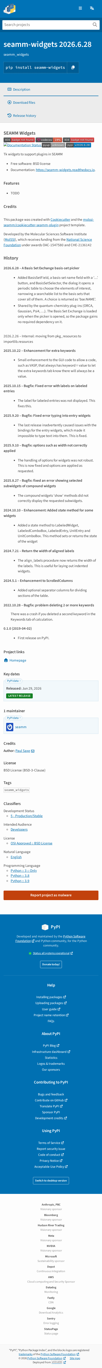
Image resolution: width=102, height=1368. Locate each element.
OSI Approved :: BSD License (31, 843)
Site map (75, 1358)
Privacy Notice (49, 1160)
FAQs (51, 1021)
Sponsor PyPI (51, 1112)
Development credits (49, 1118)
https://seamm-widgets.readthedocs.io (65, 169)
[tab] (51, 89)
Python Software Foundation (58, 1354)
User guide (49, 1009)
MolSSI (10, 239)
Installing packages (49, 997)
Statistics (51, 1057)
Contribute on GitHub (49, 1100)
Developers (19, 829)
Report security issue (51, 1149)
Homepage (17, 660)
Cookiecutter (60, 219)
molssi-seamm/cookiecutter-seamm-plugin (49, 222)
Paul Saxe (22, 750)
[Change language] (92, 8)
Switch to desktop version (51, 1181)
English (16, 857)
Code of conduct (49, 1154)
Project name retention (49, 1015)
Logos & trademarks (51, 1063)
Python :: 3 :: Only (24, 870)
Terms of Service (49, 1143)
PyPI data (13, 681)
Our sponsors (51, 1069)
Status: (51, 953)
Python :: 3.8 (20, 875)
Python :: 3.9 (20, 880)
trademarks (25, 1354)
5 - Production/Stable (27, 816)
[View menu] (80, 8)
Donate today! (51, 964)
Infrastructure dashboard (49, 1051)
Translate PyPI (49, 1106)
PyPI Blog (49, 1045)
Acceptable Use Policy (49, 1166)
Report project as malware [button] (51, 895)
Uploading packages (49, 1003)
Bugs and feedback (51, 1094)
